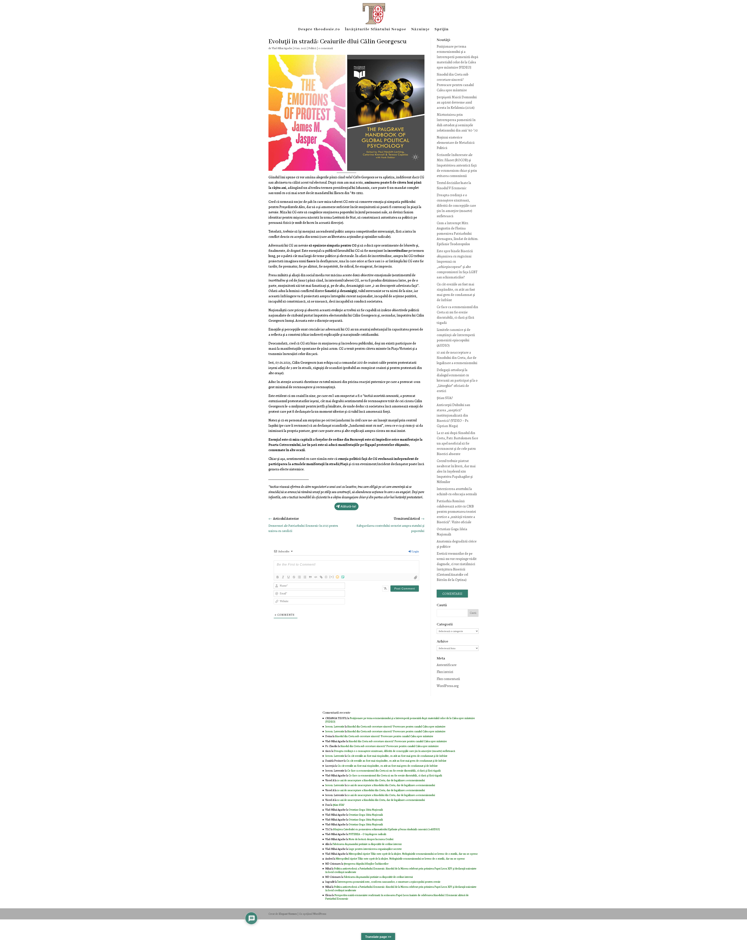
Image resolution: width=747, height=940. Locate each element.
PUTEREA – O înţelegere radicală (367, 834)
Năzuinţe (420, 30)
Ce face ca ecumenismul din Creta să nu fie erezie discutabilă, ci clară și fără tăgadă (394, 771)
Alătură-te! (348, 506)
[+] (332, 576)
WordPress (319, 914)
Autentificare (447, 665)
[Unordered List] (305, 577)
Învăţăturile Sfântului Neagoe (375, 30)
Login (415, 551)
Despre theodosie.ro (319, 30)
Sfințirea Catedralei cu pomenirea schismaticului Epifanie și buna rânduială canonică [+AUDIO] (386, 829)
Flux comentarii (448, 679)
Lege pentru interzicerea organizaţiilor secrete (375, 849)
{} (326, 576)
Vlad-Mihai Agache (282, 48)
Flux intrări (445, 672)
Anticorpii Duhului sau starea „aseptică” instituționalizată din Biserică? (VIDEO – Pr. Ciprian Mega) (453, 415)
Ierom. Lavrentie (334, 726)
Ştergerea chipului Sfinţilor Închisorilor (366, 864)
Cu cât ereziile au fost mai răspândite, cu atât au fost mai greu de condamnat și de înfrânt (397, 756)
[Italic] (283, 577)
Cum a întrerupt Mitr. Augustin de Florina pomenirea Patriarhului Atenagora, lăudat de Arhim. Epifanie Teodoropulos (457, 233)
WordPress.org (448, 686)
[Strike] (294, 577)
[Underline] (288, 577)
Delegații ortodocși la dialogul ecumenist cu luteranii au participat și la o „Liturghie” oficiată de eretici (457, 380)
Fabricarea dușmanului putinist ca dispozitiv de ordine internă (367, 844)
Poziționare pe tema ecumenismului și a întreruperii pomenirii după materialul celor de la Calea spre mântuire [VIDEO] (457, 57)
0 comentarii (325, 48)
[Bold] (277, 577)
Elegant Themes (288, 914)
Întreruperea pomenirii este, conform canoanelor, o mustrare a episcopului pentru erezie (388, 882)
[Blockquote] (310, 577)
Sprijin (442, 30)
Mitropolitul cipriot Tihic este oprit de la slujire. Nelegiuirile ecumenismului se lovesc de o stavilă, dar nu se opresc (413, 854)
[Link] (321, 577)
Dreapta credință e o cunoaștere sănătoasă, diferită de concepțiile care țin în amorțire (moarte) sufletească (456, 205)
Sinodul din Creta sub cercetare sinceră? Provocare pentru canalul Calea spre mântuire (396, 726)
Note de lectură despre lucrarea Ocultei (371, 839)
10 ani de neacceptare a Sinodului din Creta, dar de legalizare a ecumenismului (457, 357)
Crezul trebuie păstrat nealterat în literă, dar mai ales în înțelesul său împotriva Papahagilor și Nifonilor (456, 471)
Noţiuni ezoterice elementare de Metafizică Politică (456, 142)
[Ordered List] (299, 577)
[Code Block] (315, 577)
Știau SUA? (445, 398)
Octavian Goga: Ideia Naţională (366, 810)
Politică (312, 48)
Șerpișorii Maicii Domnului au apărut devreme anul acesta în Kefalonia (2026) (457, 102)
